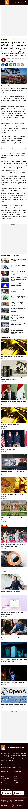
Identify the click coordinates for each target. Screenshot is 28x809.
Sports (3, 780)
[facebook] (3, 65)
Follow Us (4, 805)
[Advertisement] (14, 22)
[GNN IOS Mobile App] (18, 793)
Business (20, 39)
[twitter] (6, 65)
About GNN (3, 764)
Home (14, 39)
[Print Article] (22, 64)
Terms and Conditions (6, 767)
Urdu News (17, 785)
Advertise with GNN (16, 767)
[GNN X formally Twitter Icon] (13, 805)
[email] (18, 65)
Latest (15, 776)
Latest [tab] (3, 256)
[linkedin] (14, 65)
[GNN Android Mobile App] (6, 793)
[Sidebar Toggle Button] (2, 2)
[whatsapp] (10, 65)
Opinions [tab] (16, 256)
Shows (15, 778)
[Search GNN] (25, 2)
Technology (4, 783)
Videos (15, 780)
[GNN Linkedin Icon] (22, 805)
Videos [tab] (9, 256)
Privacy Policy (15, 764)
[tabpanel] (14, 296)
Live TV (16, 783)
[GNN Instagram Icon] (18, 805)
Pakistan (3, 774)
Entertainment (5, 778)
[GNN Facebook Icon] (9, 805)
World (2, 776)
